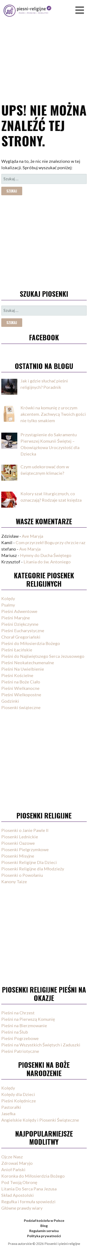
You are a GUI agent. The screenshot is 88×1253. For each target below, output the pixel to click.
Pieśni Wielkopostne (21, 694)
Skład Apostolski (17, 1195)
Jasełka (8, 1113)
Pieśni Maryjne (15, 617)
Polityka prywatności (44, 1236)
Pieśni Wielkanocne (20, 688)
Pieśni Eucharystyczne (22, 630)
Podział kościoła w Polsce (44, 1220)
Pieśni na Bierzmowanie (24, 1025)
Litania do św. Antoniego (47, 561)
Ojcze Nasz (12, 1156)
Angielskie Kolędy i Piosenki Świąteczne (40, 1119)
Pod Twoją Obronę (19, 1182)
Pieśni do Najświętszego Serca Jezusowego (42, 656)
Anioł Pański (13, 1169)
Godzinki (10, 701)
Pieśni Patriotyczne (20, 1051)
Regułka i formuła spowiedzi (28, 1201)
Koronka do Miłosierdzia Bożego (33, 1175)
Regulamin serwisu (44, 1231)
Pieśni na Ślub (14, 1031)
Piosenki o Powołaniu (22, 875)
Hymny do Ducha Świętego (45, 555)
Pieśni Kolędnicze (18, 1100)
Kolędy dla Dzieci (18, 1094)
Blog (44, 1226)
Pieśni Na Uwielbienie (22, 668)
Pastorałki (11, 1107)
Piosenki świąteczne (21, 707)
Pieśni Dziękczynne (19, 624)
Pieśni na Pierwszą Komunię (28, 1019)
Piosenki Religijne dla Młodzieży (32, 868)
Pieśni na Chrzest (18, 1012)
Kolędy (8, 598)
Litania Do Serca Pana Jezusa (29, 1188)
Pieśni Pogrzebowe (20, 1038)
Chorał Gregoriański (20, 636)
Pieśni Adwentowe (19, 611)
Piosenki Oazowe (18, 843)
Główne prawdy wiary (22, 1207)
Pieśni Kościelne (17, 675)
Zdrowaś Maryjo (17, 1163)
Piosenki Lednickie (19, 836)
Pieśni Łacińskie (16, 649)
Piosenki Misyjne (17, 855)
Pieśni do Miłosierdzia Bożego (30, 643)
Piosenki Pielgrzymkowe (25, 849)
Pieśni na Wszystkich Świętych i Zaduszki (40, 1044)
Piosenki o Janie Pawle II (24, 830)
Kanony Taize (14, 881)
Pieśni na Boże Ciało (20, 681)
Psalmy (8, 604)
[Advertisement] (44, 45)
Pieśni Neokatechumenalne (27, 662)
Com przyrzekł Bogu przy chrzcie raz (50, 542)
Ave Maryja (32, 536)
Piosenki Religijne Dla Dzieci (29, 862)
